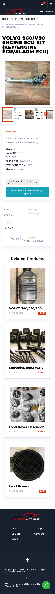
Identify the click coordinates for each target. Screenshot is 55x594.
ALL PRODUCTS (28, 19)
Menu (49, 11)
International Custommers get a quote (27, 192)
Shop (14, 19)
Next (45, 83)
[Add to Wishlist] (17, 239)
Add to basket (34, 240)
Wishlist (16, 539)
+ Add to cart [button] (38, 312)
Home (5, 19)
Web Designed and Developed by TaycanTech (23, 585)
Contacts (16, 533)
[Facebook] (27, 560)
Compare (39, 533)
